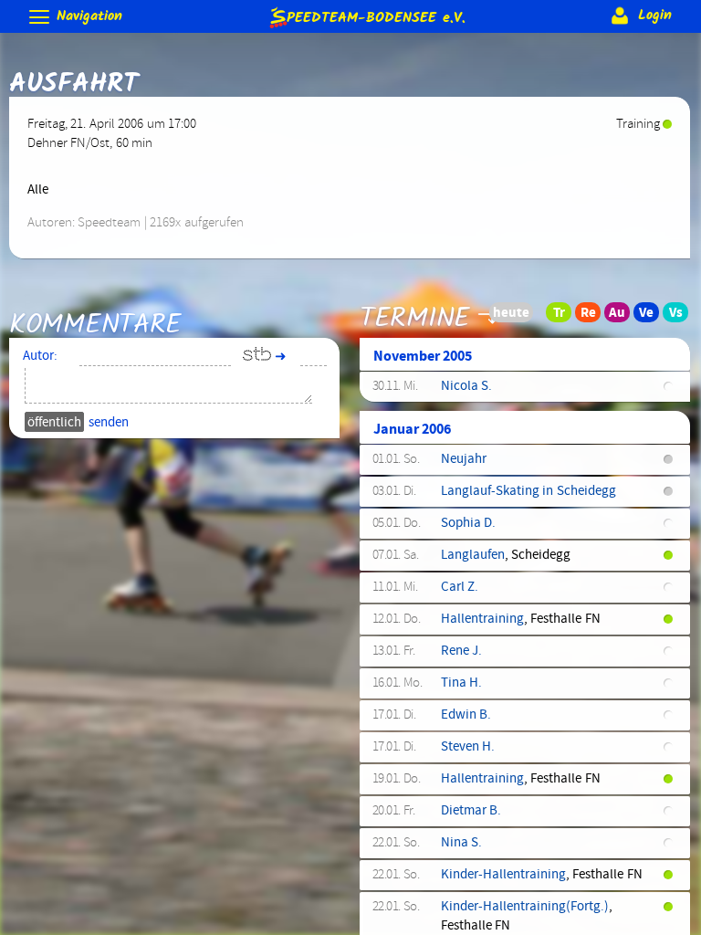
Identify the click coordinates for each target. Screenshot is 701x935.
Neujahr (464, 459)
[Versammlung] (681, 317)
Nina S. (461, 843)
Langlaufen (473, 555)
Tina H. (461, 683)
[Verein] (651, 317)
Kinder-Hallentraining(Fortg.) (525, 907)
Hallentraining (482, 619)
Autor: (40, 356)
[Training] (564, 317)
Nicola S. (466, 386)
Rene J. (461, 651)
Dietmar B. (471, 811)
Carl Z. (459, 587)
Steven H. (468, 747)
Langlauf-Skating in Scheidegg (528, 491)
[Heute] (535, 317)
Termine (415, 317)
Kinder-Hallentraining (503, 875)
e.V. (376, 15)
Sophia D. (468, 523)
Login (652, 15)
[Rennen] (593, 317)
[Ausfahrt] (622, 317)
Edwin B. (466, 715)
